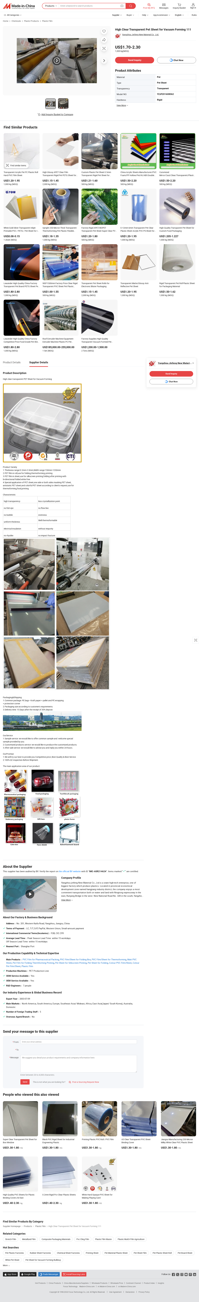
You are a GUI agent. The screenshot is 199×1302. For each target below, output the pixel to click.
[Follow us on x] (177, 1274)
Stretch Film (10, 1239)
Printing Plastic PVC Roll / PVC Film (98, 1139)
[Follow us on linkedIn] (194, 1274)
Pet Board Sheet (185, 1252)
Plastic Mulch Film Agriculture (131, 1239)
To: (17, 1049)
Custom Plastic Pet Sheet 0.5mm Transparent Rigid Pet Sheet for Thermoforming (96, 174)
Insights (161, 1283)
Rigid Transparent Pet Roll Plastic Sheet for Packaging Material (177, 285)
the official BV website (70, 871)
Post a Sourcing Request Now (84, 1082)
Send (25, 1081)
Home (5, 21)
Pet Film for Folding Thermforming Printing (33, 962)
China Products (55, 1283)
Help (144, 15)
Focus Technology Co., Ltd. (79, 1292)
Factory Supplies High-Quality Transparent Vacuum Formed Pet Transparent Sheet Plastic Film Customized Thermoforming (96, 340)
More (5, 1265)
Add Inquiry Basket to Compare (57, 114)
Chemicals (16, 21)
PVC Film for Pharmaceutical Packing (41, 959)
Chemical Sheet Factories (68, 1252)
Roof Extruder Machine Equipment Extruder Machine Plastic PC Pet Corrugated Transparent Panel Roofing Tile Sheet (60, 340)
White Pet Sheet (12, 1260)
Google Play (28, 1274)
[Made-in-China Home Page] (19, 6)
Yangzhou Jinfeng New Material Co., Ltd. (140, 34)
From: (16, 1042)
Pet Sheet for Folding (98, 962)
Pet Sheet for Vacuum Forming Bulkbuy (43, 1260)
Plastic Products (31, 21)
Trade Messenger (49, 1274)
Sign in (193, 7)
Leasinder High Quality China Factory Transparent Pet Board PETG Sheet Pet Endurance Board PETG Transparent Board (21, 285)
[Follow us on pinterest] (190, 1274)
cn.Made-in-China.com (127, 1286)
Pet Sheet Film (140, 1252)
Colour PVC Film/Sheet (120, 962)
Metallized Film (29, 1239)
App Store (10, 1274)
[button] (121, 6)
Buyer (129, 15)
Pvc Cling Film (82, 1239)
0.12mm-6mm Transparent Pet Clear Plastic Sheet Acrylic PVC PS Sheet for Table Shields (137, 229)
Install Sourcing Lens (75, 1274)
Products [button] (49, 5)
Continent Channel (133, 1283)
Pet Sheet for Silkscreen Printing (71, 962)
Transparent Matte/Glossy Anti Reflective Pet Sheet (134, 285)
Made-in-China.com (87, 1286)
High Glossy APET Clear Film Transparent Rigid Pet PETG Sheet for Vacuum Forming (59, 174)
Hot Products (40, 1283)
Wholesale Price (116, 1283)
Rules (194, 15)
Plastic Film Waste (103, 1239)
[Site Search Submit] (131, 6)
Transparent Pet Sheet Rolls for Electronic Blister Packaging (95, 285)
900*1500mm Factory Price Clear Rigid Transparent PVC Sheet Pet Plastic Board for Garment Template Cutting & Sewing (60, 285)
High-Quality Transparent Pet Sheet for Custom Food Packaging (176, 229)
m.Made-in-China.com (106, 1286)
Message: (14, 1057)
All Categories (13, 15)
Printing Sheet (92, 1252)
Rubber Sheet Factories (40, 1252)
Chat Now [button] (178, 60)
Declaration (130, 1292)
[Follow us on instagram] (181, 1274)
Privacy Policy (144, 1292)
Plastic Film (47, 21)
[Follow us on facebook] (173, 1274)
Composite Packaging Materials (56, 1239)
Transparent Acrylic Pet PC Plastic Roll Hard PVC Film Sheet (21, 174)
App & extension (160, 15)
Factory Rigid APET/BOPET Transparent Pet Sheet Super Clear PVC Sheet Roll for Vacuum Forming (99, 229)
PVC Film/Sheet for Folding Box (75, 959)
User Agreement (115, 1292)
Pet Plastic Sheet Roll (162, 1252)
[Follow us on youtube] (186, 1274)
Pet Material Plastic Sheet (116, 1252)
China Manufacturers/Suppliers (76, 1283)
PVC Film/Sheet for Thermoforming (109, 959)
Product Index (149, 1283)
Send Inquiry (134, 60)
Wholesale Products (99, 1283)
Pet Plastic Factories (14, 1252)
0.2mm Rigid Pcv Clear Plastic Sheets (59, 1194)
